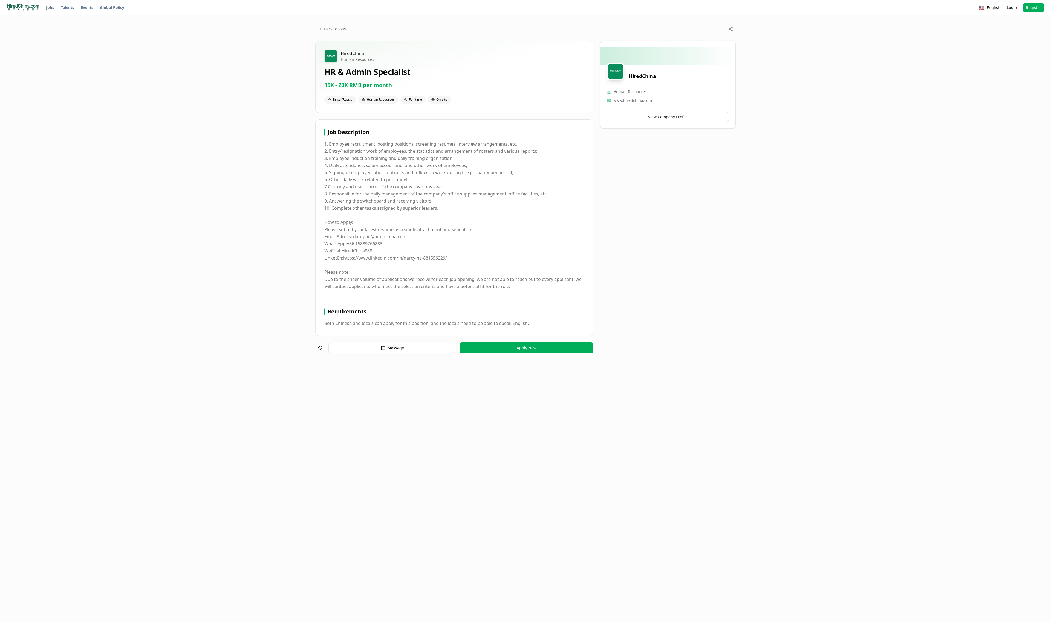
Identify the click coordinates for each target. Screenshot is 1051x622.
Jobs (50, 7)
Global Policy (112, 7)
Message (396, 347)
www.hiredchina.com (632, 100)
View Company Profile (668, 116)
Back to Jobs (335, 28)
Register (1033, 7)
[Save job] (320, 348)
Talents (67, 7)
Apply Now (526, 347)
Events (87, 7)
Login (1012, 7)
